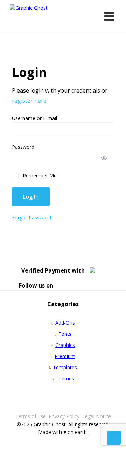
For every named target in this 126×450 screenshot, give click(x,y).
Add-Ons (65, 322)
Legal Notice (96, 416)
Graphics (65, 345)
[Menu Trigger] (109, 15)
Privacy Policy (64, 416)
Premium (65, 356)
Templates (65, 367)
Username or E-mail (34, 118)
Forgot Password (31, 217)
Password (23, 147)
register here (29, 100)
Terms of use (30, 416)
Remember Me (39, 175)
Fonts (64, 334)
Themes (65, 378)
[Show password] (104, 158)
